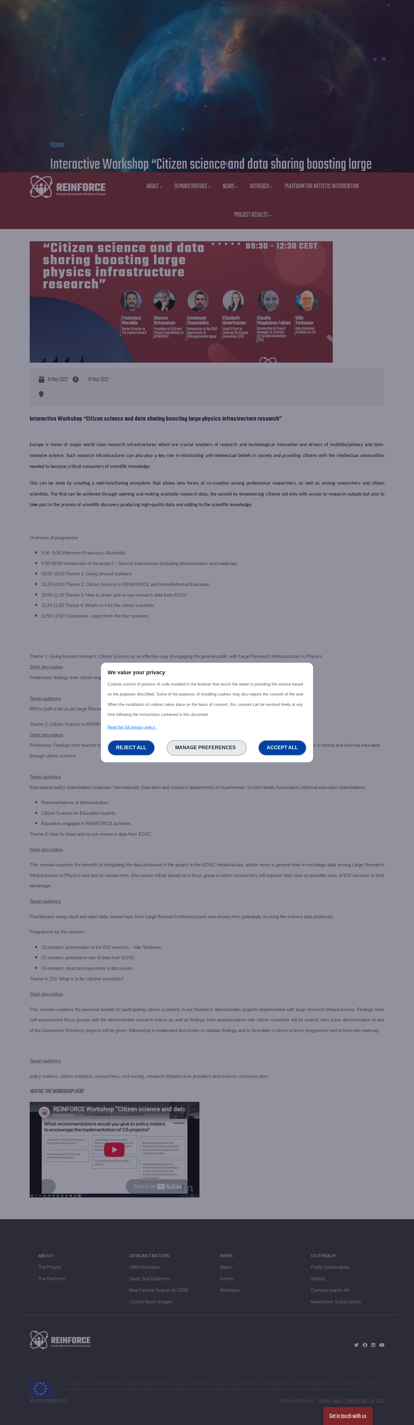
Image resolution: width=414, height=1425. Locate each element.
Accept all (282, 747)
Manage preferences (206, 747)
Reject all (131, 747)
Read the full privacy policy (133, 727)
